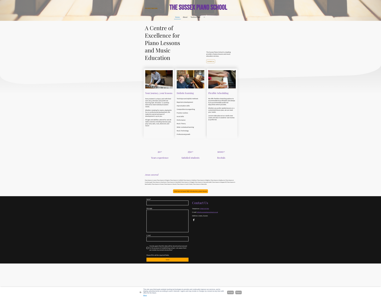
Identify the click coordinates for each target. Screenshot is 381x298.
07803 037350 (204, 209)
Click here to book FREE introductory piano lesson (190, 191)
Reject (238, 292)
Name (148, 199)
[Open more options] (204, 17)
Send (167, 260)
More (145, 295)
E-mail (148, 235)
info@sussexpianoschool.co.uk (207, 212)
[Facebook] (193, 220)
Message (149, 208)
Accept (230, 292)
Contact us (210, 61)
